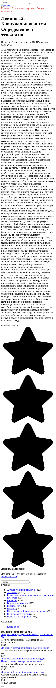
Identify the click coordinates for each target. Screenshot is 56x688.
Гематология (13, 606)
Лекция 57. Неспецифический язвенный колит (25, 648)
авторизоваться (9, 576)
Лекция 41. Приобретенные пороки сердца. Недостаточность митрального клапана (23, 660)
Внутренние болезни (18, 603)
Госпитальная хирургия (19, 616)
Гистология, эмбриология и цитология (27, 611)
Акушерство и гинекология (21, 590)
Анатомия (12, 592)
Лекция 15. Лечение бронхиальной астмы (22, 672)
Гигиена (11, 608)
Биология (12, 600)
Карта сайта (13, 626)
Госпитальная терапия (18, 614)
